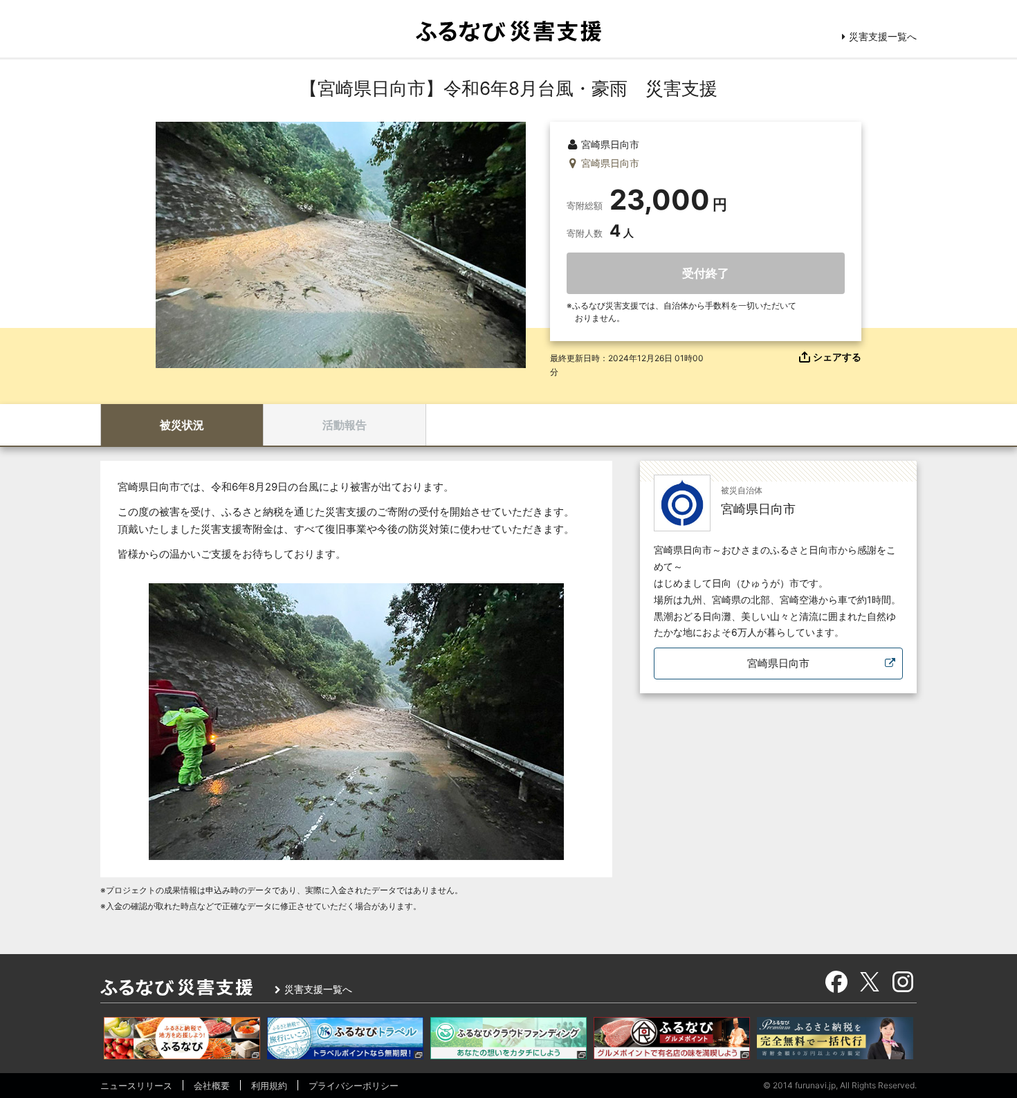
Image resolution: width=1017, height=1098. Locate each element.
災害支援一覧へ (883, 36)
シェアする (837, 357)
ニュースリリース (136, 1085)
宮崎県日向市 (778, 663)
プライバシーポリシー (353, 1085)
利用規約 (269, 1085)
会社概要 (212, 1085)
